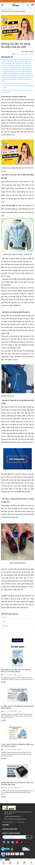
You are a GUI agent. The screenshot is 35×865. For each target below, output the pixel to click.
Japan (25, 822)
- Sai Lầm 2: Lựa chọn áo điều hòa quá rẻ (16, 83)
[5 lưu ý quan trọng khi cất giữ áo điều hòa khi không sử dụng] (17, 732)
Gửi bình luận (18, 640)
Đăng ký (29, 837)
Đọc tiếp (3, 682)
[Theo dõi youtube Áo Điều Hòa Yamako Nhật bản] (17, 842)
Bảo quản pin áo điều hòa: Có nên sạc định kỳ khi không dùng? (16, 671)
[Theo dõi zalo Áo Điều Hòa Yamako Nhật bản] (8, 842)
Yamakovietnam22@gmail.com (17, 819)
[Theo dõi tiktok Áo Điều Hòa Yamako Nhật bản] (21, 842)
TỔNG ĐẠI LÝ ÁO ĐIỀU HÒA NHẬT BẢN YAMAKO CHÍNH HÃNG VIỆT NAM (16, 1)
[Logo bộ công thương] (15, 848)
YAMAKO (15, 822)
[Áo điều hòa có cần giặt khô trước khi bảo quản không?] (17, 694)
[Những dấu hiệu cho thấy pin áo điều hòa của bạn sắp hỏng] (17, 771)
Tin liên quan (17, 646)
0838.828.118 (16, 816)
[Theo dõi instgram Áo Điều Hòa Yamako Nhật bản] (12, 842)
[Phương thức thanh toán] (12, 854)
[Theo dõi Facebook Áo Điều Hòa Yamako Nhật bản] (4, 842)
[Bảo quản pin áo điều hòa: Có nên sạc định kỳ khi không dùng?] (17, 658)
